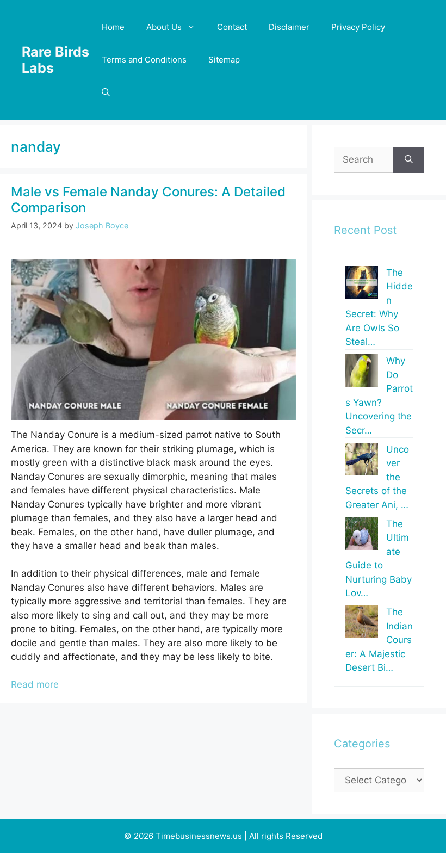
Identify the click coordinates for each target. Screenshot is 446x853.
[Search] (408, 160)
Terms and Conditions (144, 59)
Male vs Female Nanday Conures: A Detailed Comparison (148, 199)
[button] (106, 92)
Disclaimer (289, 27)
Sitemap (224, 59)
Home (113, 27)
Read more (35, 684)
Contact (232, 27)
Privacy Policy (358, 27)
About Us (164, 27)
